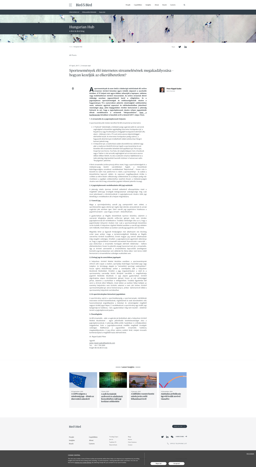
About (157, 5)
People (128, 5)
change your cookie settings (83, 462)
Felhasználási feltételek (89, 12)
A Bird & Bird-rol (74, 12)
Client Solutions (132, 442)
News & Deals (113, 445)
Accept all (177, 463)
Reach (164, 5)
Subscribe (180, 436)
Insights (148, 5)
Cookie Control (74, 455)
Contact (130, 445)
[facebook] (72, 106)
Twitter (179, 47)
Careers (173, 5)
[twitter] (72, 94)
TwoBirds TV (112, 442)
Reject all (158, 463)
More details (250, 454)
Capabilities (138, 5)
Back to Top (178, 426)
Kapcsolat (102, 12)
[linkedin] (72, 100)
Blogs (129, 437)
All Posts (73, 55)
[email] (72, 88)
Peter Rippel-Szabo (174, 89)
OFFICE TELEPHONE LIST (178, 443)
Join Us (111, 439)
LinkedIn (185, 47)
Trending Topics (113, 437)
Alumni (130, 439)
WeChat (172, 437)
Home (71, 47)
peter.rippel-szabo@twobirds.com (102, 343)
